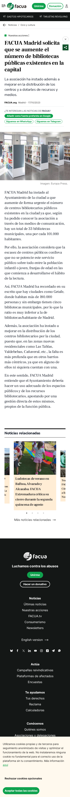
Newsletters (35, 628)
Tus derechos (35, 698)
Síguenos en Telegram (49, 121)
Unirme (38, 6)
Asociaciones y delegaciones (35, 735)
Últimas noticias (35, 604)
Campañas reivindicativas (35, 670)
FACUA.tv (35, 616)
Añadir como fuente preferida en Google (29, 115)
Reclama (35, 704)
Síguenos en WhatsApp (19, 121)
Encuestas (35, 682)
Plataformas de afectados (35, 676)
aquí (5, 764)
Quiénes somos (35, 729)
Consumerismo (35, 622)
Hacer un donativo (35, 584)
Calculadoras (35, 710)
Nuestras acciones (35, 610)
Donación (55, 6)
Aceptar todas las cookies (21, 790)
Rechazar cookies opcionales (23, 778)
